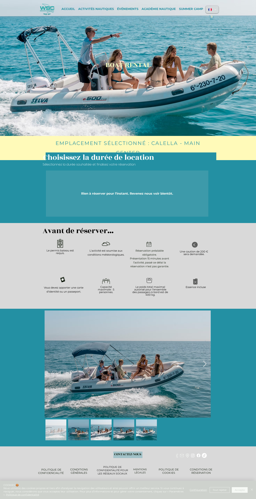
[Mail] (182, 455)
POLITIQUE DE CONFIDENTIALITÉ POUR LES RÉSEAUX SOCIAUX (112, 470)
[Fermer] (252, 489)
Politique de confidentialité (22, 494)
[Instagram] (192, 455)
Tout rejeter (220, 490)
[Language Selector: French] (212, 9)
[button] (212, 18)
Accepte (240, 490)
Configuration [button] (198, 490)
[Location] (187, 455)
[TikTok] (204, 455)
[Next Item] (205, 364)
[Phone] (177, 455)
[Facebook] (198, 455)
